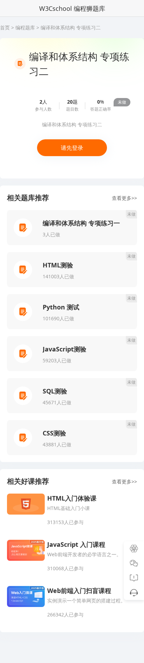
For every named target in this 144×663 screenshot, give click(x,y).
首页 (5, 27)
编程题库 (25, 27)
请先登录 (72, 148)
